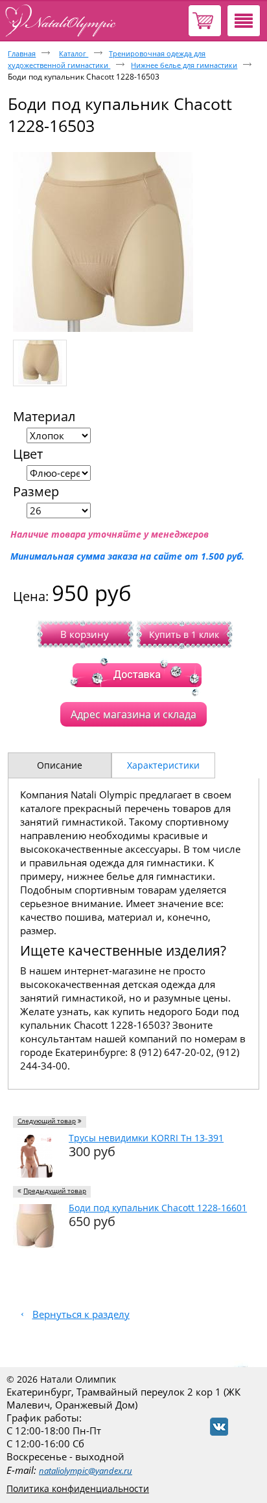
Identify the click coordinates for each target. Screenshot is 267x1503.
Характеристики (163, 765)
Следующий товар (46, 1121)
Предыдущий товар (54, 1191)
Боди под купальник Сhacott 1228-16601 (158, 1207)
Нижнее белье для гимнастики (184, 65)
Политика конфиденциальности (77, 1488)
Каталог (73, 53)
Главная (22, 53)
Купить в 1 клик (184, 634)
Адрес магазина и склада (133, 714)
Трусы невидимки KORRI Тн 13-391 (146, 1138)
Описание (59, 765)
